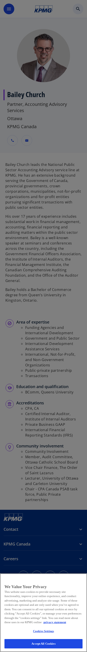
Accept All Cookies (43, 643)
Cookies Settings (43, 631)
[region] (43, 612)
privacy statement (55, 622)
